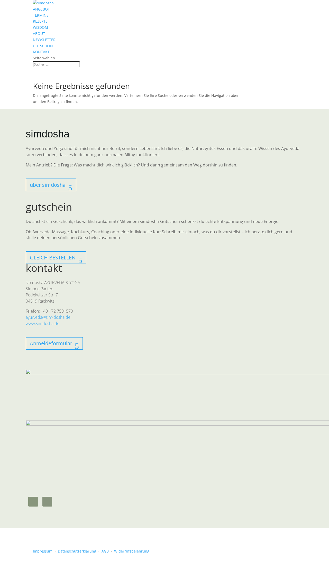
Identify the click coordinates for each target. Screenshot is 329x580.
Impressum (42, 551)
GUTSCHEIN (43, 45)
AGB (105, 551)
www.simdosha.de (42, 323)
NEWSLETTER (44, 39)
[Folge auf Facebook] (47, 502)
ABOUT (39, 33)
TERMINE (41, 15)
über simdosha (48, 184)
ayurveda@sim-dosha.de (48, 317)
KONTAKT (41, 51)
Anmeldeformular (51, 343)
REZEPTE (40, 21)
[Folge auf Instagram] (33, 502)
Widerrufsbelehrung (131, 551)
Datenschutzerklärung (77, 551)
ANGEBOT (41, 9)
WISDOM (40, 27)
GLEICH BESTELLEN (53, 257)
